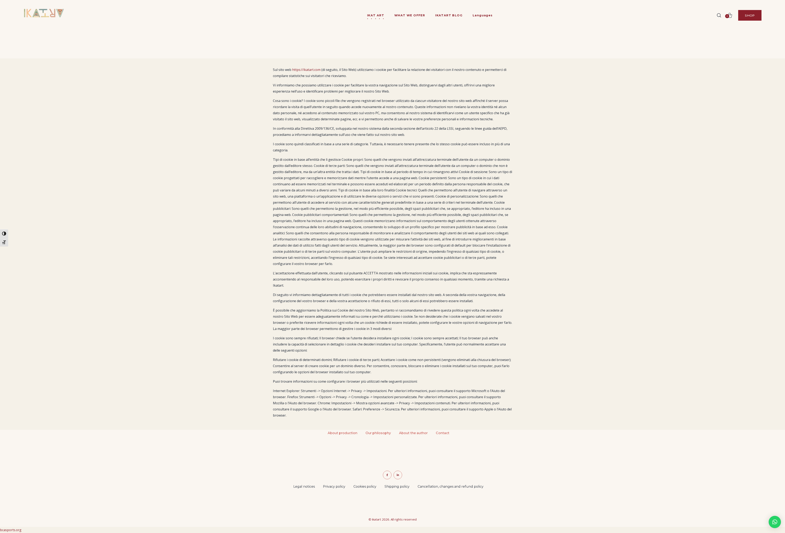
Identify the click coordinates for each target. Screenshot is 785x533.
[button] (719, 15)
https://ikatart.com (306, 69)
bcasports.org (10, 530)
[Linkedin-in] (398, 475)
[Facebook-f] (387, 475)
